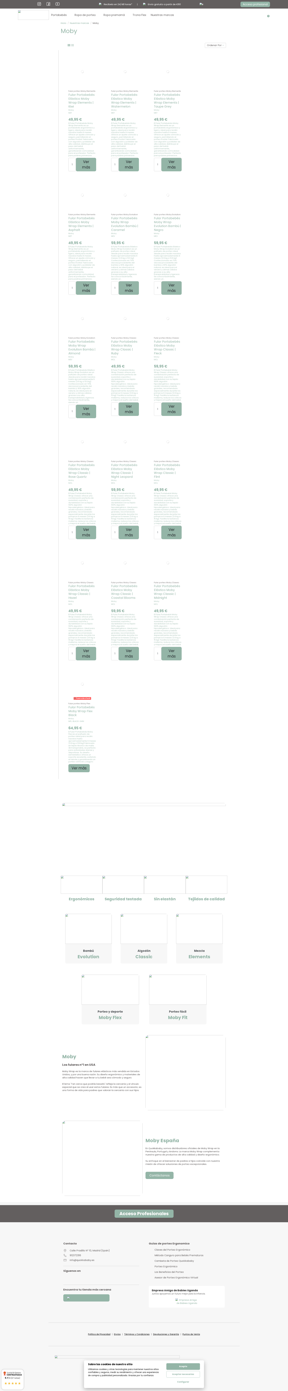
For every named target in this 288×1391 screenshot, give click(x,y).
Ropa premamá (114, 15)
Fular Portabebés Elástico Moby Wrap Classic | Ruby (124, 347)
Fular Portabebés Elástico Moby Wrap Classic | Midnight (167, 592)
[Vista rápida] (82, 87)
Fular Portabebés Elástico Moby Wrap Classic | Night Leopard (124, 471)
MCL (113, 359)
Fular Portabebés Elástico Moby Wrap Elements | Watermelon (124, 101)
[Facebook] (81, 1278)
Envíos (117, 1334)
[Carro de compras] (267, 15)
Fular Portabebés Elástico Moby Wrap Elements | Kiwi (81, 101)
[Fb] (48, 4)
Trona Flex (139, 15)
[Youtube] (75, 1278)
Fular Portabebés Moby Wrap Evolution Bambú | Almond (81, 347)
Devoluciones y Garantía (166, 1334)
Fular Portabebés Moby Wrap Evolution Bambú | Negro (167, 224)
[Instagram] (68, 1278)
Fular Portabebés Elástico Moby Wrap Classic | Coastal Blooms (124, 592)
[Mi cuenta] (263, 15)
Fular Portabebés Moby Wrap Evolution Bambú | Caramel (124, 224)
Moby (71, 110)
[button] (255, 4)
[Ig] (39, 4)
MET (70, 113)
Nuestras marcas (162, 15)
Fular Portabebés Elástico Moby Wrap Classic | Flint (167, 471)
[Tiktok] (88, 1278)
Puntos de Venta (191, 1334)
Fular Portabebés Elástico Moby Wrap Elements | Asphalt (81, 224)
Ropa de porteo (85, 15)
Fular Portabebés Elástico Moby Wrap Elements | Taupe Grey (167, 101)
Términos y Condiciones (137, 1334)
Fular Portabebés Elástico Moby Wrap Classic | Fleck (167, 347)
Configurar (183, 1381)
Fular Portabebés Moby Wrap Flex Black (81, 711)
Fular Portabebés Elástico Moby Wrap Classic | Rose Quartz (81, 471)
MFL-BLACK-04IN (76, 721)
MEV (113, 236)
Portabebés (59, 15)
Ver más (86, 164)
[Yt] (57, 4)
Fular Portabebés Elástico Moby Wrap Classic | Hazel (81, 592)
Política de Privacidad (99, 1334)
